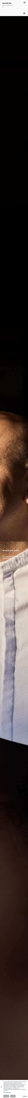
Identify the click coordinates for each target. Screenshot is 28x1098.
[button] (23, 1096)
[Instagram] (24, 13)
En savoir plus (7, 1092)
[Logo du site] (7, 8)
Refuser (13, 1096)
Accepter (6, 1096)
